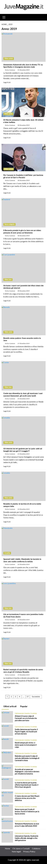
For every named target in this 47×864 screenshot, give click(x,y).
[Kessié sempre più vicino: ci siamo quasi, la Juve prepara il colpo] (5, 739)
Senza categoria (9, 224)
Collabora (36, 849)
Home (7, 849)
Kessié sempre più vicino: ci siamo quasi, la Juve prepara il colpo (26, 745)
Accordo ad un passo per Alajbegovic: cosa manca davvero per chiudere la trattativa (27, 772)
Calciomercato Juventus (22, 713)
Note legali (16, 852)
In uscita (7, 553)
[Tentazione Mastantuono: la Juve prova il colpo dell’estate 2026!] (7, 820)
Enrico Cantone (10, 70)
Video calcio (8, 113)
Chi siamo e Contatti (21, 849)
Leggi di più (7, 82)
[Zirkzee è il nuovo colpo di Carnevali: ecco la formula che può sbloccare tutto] (5, 713)
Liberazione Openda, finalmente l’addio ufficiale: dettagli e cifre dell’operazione (26, 838)
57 (28, 697)
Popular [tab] (23, 706)
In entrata (34, 713)
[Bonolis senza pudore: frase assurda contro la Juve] (24, 320)
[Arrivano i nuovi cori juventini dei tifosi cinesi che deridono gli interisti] (24, 268)
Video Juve (7, 279)
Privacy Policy (29, 852)
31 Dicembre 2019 (24, 70)
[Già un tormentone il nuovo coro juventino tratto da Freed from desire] (24, 596)
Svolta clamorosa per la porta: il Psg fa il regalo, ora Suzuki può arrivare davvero (26, 732)
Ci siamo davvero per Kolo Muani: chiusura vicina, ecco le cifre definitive (27, 798)
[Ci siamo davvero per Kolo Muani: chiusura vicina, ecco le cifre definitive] (7, 794)
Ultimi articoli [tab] (10, 706)
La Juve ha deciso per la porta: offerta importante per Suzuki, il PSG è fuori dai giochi (26, 785)
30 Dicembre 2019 (24, 125)
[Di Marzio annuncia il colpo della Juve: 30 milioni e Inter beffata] (24, 102)
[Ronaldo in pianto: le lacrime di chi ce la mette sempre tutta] (24, 486)
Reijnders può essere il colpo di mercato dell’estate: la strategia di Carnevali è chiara (27, 758)
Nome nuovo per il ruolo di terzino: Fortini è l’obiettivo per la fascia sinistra (27, 812)
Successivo (36, 697)
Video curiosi (8, 58)
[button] (4, 17)
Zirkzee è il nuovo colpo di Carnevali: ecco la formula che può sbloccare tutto (26, 718)
